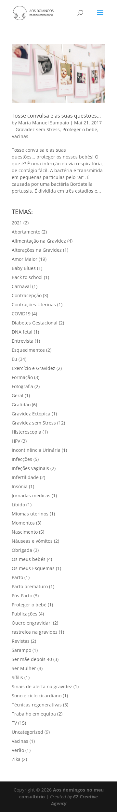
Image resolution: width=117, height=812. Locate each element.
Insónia (20, 486)
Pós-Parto (22, 595)
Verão (18, 750)
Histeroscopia (26, 432)
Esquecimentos (28, 350)
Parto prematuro (30, 586)
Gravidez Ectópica (31, 414)
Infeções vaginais (30, 468)
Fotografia (22, 386)
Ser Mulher (24, 668)
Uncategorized (27, 732)
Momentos (23, 523)
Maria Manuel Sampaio (43, 123)
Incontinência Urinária (36, 450)
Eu (14, 359)
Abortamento (26, 232)
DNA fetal (22, 332)
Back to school (27, 277)
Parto (17, 577)
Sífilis (17, 677)
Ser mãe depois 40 (32, 659)
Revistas (21, 641)
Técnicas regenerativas (37, 705)
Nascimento (25, 532)
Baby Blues (24, 268)
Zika (16, 759)
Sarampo (21, 650)
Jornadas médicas (31, 495)
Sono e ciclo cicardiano (36, 695)
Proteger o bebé (79, 129)
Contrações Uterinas (34, 304)
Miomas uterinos (30, 514)
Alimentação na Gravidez (39, 241)
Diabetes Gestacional (35, 323)
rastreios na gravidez (35, 632)
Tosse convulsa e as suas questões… (56, 115)
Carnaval (21, 286)
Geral (17, 395)
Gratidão (21, 404)
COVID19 (21, 314)
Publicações (24, 614)
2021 (17, 223)
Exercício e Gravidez (33, 368)
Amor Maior (24, 259)
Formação (22, 377)
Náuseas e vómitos (32, 541)
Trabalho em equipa (34, 714)
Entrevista (22, 341)
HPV (16, 441)
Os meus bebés (29, 559)
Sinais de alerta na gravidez (42, 686)
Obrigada (22, 550)
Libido (18, 504)
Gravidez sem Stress (38, 129)
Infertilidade (25, 477)
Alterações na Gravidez (37, 250)
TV (14, 723)
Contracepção (27, 295)
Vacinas (20, 136)
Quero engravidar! (32, 623)
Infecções (22, 459)
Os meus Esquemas (33, 568)
